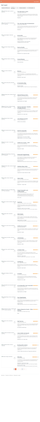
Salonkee (2, 375)
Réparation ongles (17, 375)
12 (24, 369)
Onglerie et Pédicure (9, 375)
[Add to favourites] (15, 12)
